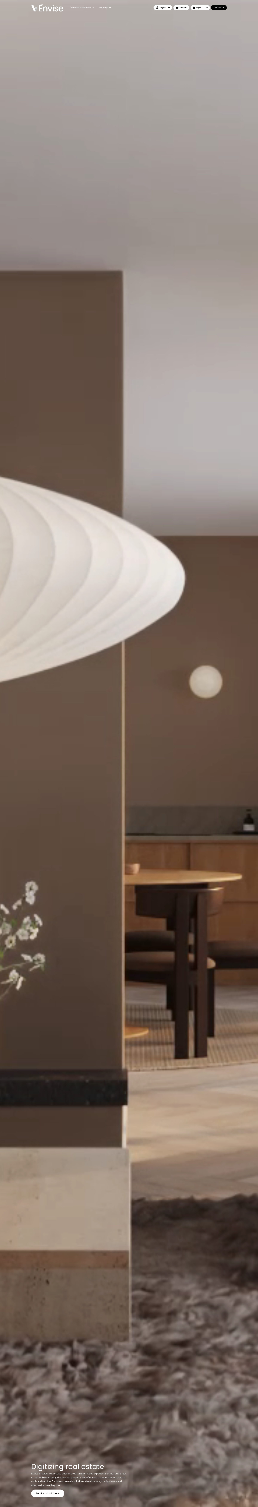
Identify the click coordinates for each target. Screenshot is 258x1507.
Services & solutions (47, 1493)
